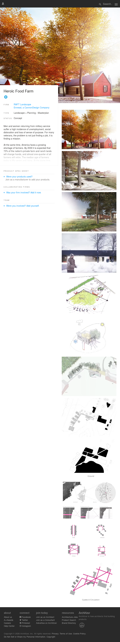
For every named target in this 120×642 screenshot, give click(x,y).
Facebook (26, 616)
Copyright (51, 636)
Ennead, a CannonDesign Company (31, 107)
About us (8, 616)
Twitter (24, 619)
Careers (7, 622)
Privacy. (55, 633)
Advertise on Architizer (46, 622)
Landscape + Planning (25, 112)
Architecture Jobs (70, 616)
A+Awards (8, 619)
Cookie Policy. (79, 633)
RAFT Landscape (22, 104)
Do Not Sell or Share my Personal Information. (25, 636)
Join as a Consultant (45, 619)
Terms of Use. (66, 633)
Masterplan (43, 112)
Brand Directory (69, 622)
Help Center (9, 625)
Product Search (69, 619)
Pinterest (25, 622)
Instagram (26, 625)
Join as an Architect (45, 616)
